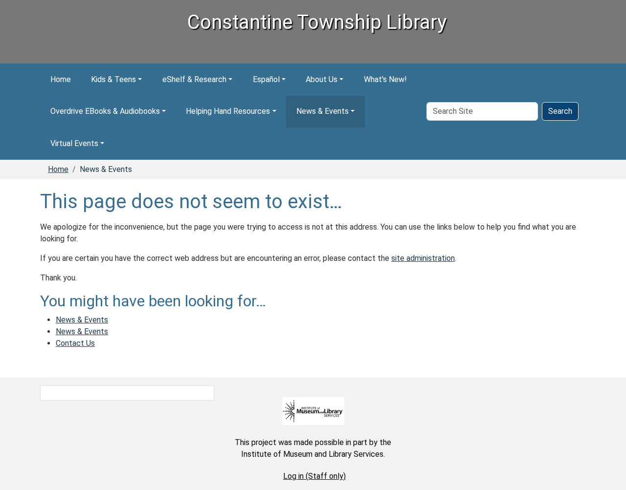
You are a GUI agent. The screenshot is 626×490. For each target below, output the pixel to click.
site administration (423, 258)
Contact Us (75, 343)
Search (560, 111)
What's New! (385, 79)
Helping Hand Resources (228, 111)
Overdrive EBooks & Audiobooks (105, 111)
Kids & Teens (113, 79)
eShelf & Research (194, 79)
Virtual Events (74, 143)
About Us (321, 79)
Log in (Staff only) (314, 476)
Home (60, 79)
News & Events (322, 111)
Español (266, 79)
